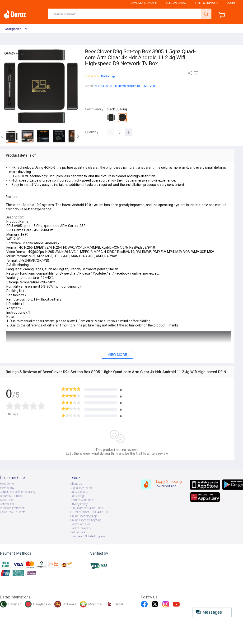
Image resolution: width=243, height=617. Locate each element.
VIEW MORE (117, 354)
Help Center (7, 483)
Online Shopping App (83, 516)
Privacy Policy (79, 504)
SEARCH (206, 14)
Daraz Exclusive (80, 524)
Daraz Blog (77, 496)
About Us (76, 483)
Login (231, 3)
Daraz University (80, 528)
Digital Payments (81, 487)
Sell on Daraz (78, 532)
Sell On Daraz (176, 3)
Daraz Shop (7, 500)
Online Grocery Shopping (86, 520)
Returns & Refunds (11, 496)
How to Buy (7, 487)
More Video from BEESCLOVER (135, 86)
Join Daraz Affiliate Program (87, 536)
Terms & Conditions (82, 500)
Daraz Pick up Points (12, 512)
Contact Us (7, 504)
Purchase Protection (12, 508)
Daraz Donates (79, 492)
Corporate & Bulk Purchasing (17, 492)
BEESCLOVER (103, 86)
